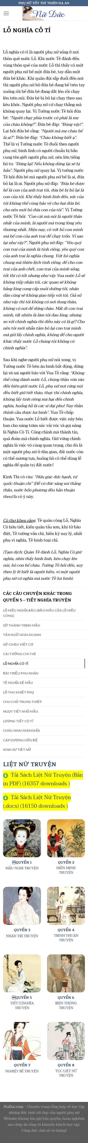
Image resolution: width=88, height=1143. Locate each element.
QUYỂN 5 (22, 998)
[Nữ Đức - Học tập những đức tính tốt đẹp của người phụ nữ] (44, 13)
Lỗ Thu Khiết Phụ (18, 692)
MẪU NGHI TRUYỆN (22, 868)
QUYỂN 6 (66, 998)
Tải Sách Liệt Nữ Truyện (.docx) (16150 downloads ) (37, 802)
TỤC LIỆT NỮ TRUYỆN (66, 1073)
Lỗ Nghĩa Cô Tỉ (15, 663)
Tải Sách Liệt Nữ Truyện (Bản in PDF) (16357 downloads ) (43, 779)
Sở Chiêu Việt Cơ (18, 644)
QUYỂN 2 (66, 862)
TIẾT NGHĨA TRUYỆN (22, 1005)
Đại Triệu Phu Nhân (20, 673)
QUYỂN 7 (22, 1065)
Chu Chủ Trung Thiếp (22, 702)
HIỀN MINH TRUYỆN (66, 870)
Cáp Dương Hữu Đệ (20, 740)
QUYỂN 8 (66, 1065)
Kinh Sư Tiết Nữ (17, 749)
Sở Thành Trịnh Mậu (21, 625)
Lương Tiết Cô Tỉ (18, 721)
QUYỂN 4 (66, 930)
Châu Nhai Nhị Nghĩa (21, 730)
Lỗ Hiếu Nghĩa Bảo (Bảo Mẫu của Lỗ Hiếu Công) (39, 613)
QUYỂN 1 (22, 862)
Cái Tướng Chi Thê (19, 654)
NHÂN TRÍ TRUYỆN (22, 936)
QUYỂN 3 (22, 930)
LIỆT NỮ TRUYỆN (29, 764)
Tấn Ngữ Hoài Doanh (22, 635)
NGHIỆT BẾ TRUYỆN (22, 1071)
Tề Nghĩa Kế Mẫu (18, 682)
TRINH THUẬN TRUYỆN (66, 938)
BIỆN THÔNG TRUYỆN (66, 1005)
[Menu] (6, 13)
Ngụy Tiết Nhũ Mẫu (20, 711)
